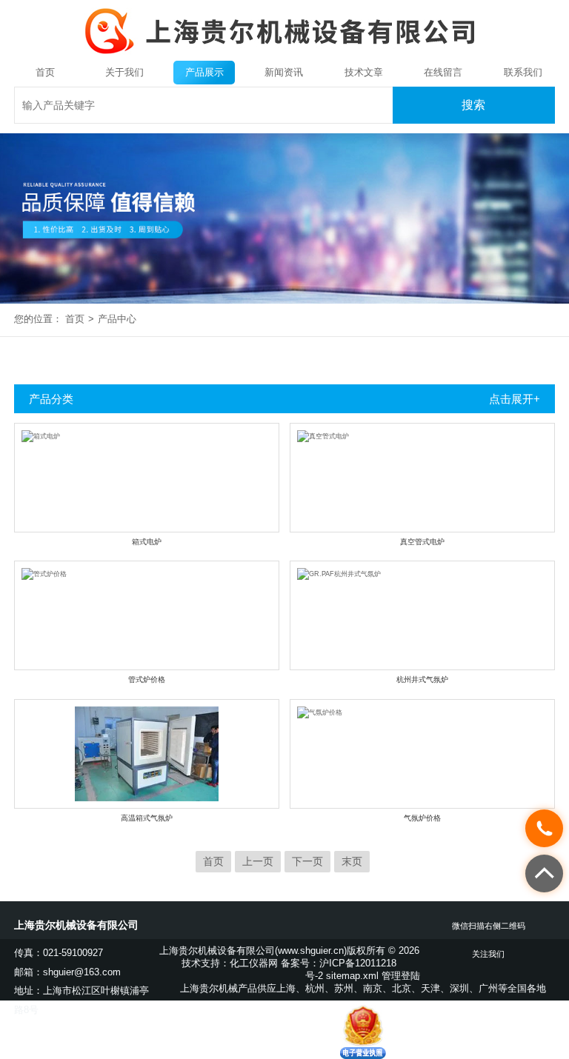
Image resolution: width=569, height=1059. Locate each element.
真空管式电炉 (422, 542)
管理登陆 (401, 975)
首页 (45, 72)
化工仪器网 (254, 963)
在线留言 (443, 72)
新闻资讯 (283, 72)
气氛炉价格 (422, 818)
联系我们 (523, 72)
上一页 (257, 861)
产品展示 (204, 72)
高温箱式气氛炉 (147, 818)
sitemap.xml (352, 975)
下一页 (307, 861)
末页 (352, 861)
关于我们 (124, 72)
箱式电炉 (147, 542)
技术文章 (364, 72)
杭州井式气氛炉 (422, 679)
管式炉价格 (146, 679)
